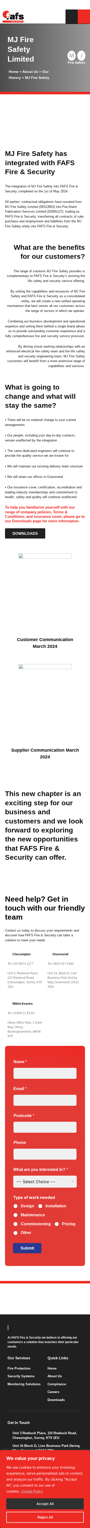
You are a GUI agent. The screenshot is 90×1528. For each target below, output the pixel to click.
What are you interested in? (40, 1169)
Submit (27, 1248)
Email (20, 1089)
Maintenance (33, 1215)
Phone (20, 1142)
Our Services (19, 1358)
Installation (56, 1206)
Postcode (24, 1115)
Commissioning (36, 1224)
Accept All (45, 1504)
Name (20, 1062)
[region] (45, 1489)
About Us (30, 72)
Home (13, 72)
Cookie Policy (32, 1491)
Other (26, 1233)
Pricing (69, 1224)
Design (27, 1206)
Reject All (45, 1517)
